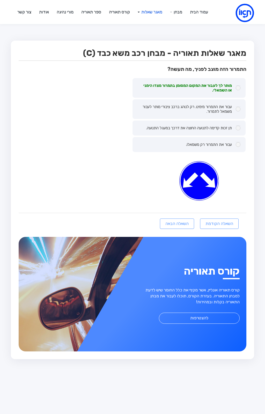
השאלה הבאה (177, 223)
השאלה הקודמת (219, 223)
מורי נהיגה (65, 12)
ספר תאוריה (91, 12)
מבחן (177, 12)
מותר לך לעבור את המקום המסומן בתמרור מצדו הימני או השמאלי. (187, 88)
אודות (44, 12)
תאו (238, 14)
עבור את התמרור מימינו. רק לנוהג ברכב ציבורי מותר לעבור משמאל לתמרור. (187, 109)
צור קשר (24, 12)
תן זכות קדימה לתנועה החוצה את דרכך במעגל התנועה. (189, 128)
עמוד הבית (199, 12)
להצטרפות (199, 317)
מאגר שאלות (151, 12)
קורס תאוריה (119, 12)
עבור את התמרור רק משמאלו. (209, 144)
